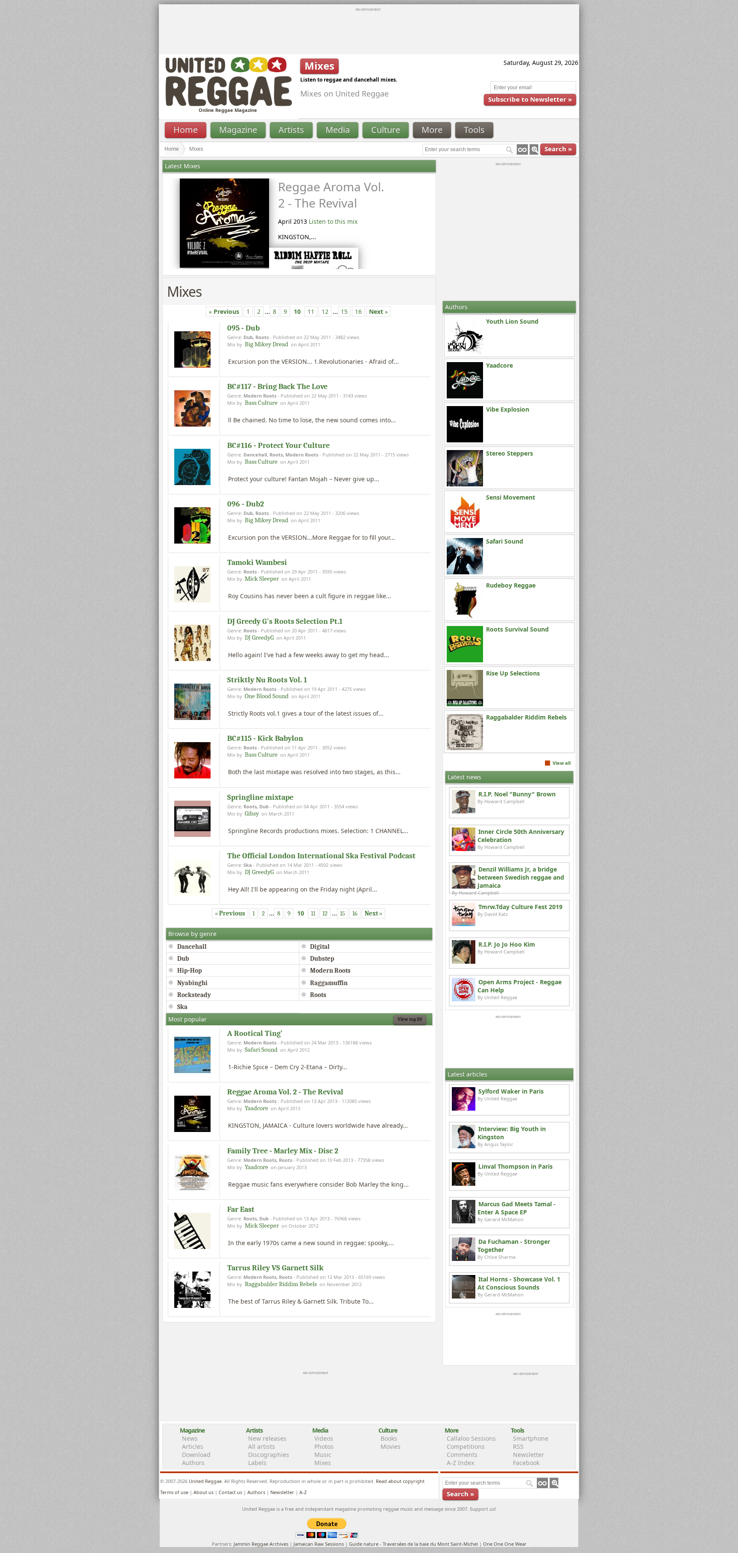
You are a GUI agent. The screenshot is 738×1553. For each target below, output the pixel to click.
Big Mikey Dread (266, 344)
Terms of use (174, 1492)
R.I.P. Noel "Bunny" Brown (517, 794)
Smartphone (530, 1438)
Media (337, 129)
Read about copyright (400, 1481)
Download (196, 1455)
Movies (391, 1446)
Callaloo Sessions (471, 1438)
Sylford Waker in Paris (511, 1091)
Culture (385, 129)
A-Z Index (460, 1463)
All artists (261, 1446)
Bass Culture (261, 403)
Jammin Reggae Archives (261, 1544)
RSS (518, 1446)
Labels (257, 1463)
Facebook (526, 1463)
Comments (462, 1455)
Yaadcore (256, 1108)
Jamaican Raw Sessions (318, 1544)
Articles (192, 1446)
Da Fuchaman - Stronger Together (513, 1245)
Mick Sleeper (262, 578)
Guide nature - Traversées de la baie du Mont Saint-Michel (413, 1544)
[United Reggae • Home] (228, 104)
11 (311, 311)
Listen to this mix (333, 221)
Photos (324, 1446)
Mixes (322, 1463)
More (432, 129)
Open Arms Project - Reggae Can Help (519, 986)
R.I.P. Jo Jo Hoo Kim (506, 944)
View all (562, 763)
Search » (558, 148)
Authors (193, 1463)
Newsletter (528, 1455)
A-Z (303, 1492)
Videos (323, 1438)
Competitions (466, 1446)
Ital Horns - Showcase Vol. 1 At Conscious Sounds (518, 1283)
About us (203, 1492)
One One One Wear (505, 1544)
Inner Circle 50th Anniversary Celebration (520, 836)
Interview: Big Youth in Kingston (511, 1133)
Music (322, 1455)
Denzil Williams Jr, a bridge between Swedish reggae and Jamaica (520, 877)
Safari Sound (261, 1049)
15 (344, 311)
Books (389, 1438)
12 (325, 311)
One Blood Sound (267, 696)
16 (358, 311)
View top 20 (410, 1019)
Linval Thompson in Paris (515, 1166)
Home (185, 129)
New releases (267, 1438)
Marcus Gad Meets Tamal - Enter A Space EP (516, 1208)
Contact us (230, 1492)
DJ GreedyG (259, 637)
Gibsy (252, 813)
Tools (474, 129)
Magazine (238, 129)
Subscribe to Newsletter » (530, 99)
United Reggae (205, 1481)
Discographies (268, 1455)
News (190, 1438)
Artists (291, 129)
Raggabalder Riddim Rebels (281, 1284)
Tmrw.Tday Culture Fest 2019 (520, 907)
